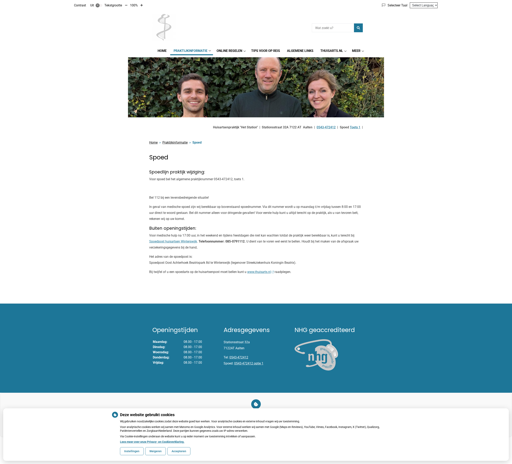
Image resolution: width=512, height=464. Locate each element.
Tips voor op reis (265, 51)
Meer (356, 51)
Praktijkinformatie (190, 51)
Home (162, 51)
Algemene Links (300, 51)
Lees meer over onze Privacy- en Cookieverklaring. (152, 441)
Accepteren (179, 451)
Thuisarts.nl (331, 51)
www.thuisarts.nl (259, 272)
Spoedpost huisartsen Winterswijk (173, 241)
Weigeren (155, 451)
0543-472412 (238, 357)
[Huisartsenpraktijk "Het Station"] (164, 27)
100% (134, 5)
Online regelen (229, 51)
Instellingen (131, 451)
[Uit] (99, 5)
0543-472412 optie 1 (248, 363)
